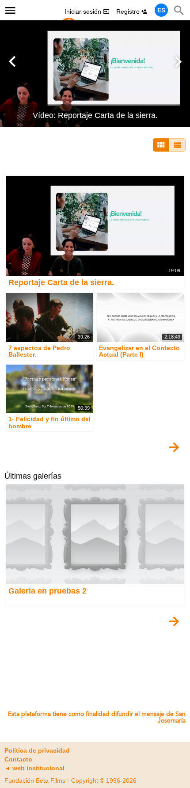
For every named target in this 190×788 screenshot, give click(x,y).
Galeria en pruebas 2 (47, 590)
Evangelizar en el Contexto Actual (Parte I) (139, 351)
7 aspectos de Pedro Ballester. (39, 351)
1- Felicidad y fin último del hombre (49, 423)
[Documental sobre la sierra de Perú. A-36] (95, 73)
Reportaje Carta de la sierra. (61, 282)
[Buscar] (179, 10)
